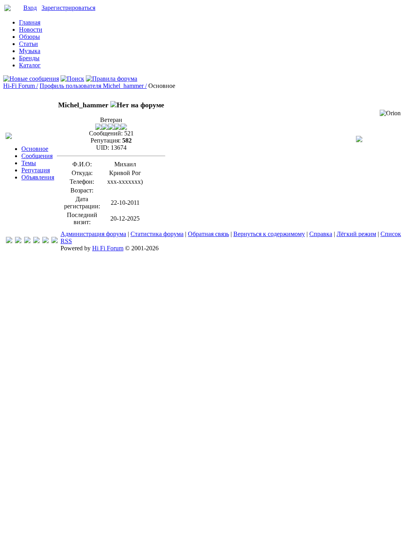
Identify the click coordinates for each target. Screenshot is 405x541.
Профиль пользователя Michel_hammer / (93, 85)
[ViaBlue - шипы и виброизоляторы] (45, 241)
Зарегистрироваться (68, 7)
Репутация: (106, 140)
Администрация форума (93, 233)
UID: (102, 147)
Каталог (30, 65)
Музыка (29, 51)
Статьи (28, 43)
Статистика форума (157, 233)
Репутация (35, 170)
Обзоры (29, 36)
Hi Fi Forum (107, 248)
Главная (29, 22)
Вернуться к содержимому (269, 233)
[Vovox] (54, 241)
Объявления (37, 177)
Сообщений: (106, 133)
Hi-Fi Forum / (20, 85)
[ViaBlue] (27, 241)
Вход (30, 7)
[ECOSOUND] (36, 241)
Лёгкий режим (356, 233)
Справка (320, 233)
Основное (34, 148)
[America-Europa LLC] (18, 241)
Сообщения (37, 155)
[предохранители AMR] (9, 241)
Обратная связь (208, 233)
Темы (28, 163)
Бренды (29, 58)
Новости (30, 29)
